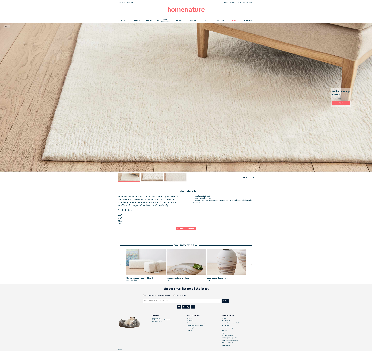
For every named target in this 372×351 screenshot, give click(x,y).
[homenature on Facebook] (184, 307)
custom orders (226, 320)
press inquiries (191, 328)
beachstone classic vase (177, 278)
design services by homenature (196, 323)
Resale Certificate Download (230, 340)
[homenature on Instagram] (188, 307)
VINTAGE (193, 20)
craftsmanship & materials (195, 325)
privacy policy (226, 345)
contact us (196, 202)
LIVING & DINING (123, 20)
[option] (129, 177)
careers (189, 330)
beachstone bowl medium (137, 278)
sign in (226, 2)
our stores (122, 2)
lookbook (130, 2)
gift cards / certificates (228, 335)
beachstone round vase (217, 278)
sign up (225, 301)
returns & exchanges (228, 328)
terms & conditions (227, 342)
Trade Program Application (229, 337)
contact (224, 318)
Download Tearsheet (186, 228)
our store (189, 320)
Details (146, 262)
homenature (186, 9)
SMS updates (225, 325)
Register (232, 2)
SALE (234, 20)
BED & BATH (138, 20)
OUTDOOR (220, 20)
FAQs (223, 333)
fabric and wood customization (231, 323)
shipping (224, 330)
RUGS (206, 20)
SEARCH (249, 20)
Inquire (341, 103)
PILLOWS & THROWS (152, 20)
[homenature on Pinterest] (193, 307)
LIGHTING (179, 20)
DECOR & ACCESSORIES (165, 20)
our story (189, 318)
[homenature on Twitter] (179, 307)
